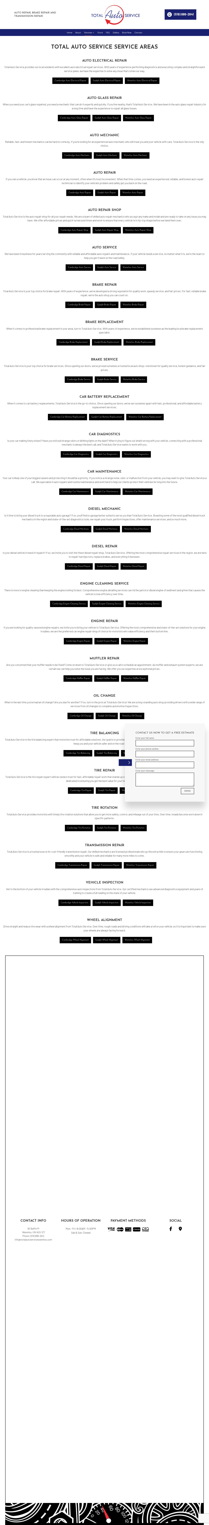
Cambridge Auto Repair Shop (74, 230)
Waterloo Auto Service (133, 267)
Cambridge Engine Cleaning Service (69, 604)
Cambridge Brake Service (78, 379)
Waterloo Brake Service (134, 379)
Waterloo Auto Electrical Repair (142, 80)
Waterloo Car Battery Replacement (145, 417)
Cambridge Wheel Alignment (75, 940)
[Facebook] (170, 1229)
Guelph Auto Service (106, 267)
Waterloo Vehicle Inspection (138, 903)
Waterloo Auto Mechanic (135, 155)
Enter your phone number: (147, 748)
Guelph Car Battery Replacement (106, 417)
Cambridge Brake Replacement (73, 342)
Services (88, 32)
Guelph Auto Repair (106, 193)
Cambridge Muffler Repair (78, 678)
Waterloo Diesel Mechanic (136, 529)
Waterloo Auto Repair (132, 193)
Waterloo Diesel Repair (133, 566)
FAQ (108, 32)
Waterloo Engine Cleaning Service (143, 604)
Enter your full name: (145, 737)
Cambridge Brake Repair (79, 305)
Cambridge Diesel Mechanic (76, 529)
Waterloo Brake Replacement (139, 342)
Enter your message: (145, 770)
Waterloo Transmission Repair (140, 865)
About (78, 32)
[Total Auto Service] (115, 14)
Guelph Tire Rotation (106, 828)
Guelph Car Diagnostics (107, 454)
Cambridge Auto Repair (80, 193)
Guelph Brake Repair (106, 305)
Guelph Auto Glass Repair (107, 118)
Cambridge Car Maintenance (75, 491)
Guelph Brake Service (106, 379)
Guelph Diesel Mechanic (107, 529)
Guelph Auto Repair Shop (107, 230)
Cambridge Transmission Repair (72, 865)
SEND (187, 791)
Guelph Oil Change (107, 716)
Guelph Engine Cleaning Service (106, 604)
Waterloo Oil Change (132, 716)
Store (100, 32)
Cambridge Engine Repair (78, 641)
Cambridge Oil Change (80, 716)
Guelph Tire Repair (106, 790)
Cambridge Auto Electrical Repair (70, 80)
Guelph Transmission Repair (106, 865)
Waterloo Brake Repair (133, 305)
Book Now (126, 32)
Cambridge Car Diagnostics (76, 454)
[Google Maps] (180, 1229)
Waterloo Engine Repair (134, 641)
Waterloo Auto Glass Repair (138, 118)
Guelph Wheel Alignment (106, 940)
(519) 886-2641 (183, 14)
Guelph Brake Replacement (106, 342)
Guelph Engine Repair (107, 641)
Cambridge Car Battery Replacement (67, 417)
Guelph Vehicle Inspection (106, 903)
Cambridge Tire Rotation (78, 828)
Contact (138, 32)
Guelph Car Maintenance (106, 491)
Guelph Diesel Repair (106, 566)
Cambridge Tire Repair (80, 790)
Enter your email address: (147, 759)
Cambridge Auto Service (79, 267)
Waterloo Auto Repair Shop (138, 230)
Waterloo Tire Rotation (133, 828)
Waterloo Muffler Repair (134, 678)
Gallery (116, 32)
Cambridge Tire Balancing (78, 753)
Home (69, 32)
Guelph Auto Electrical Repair (107, 80)
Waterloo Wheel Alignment (137, 940)
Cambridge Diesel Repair (78, 566)
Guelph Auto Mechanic (106, 155)
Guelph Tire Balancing (107, 753)
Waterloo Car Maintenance (137, 491)
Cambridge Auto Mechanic (77, 155)
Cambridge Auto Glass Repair (74, 118)
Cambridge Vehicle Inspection (74, 903)
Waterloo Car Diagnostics (136, 454)
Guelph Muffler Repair (107, 678)
